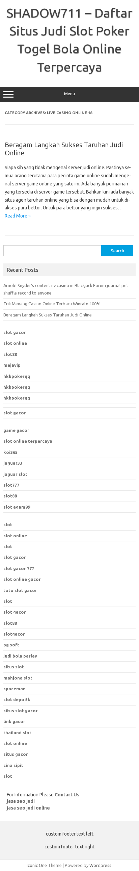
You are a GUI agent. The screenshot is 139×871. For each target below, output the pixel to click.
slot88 (10, 354)
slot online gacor (22, 579)
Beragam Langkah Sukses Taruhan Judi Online (47, 314)
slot (7, 524)
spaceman (14, 688)
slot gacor (14, 332)
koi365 (10, 452)
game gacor (16, 430)
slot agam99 (16, 507)
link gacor (14, 721)
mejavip (12, 365)
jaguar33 (12, 463)
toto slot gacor (20, 590)
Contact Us (67, 794)
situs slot (13, 666)
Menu (69, 93)
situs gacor (15, 754)
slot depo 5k (16, 699)
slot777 (11, 485)
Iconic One (37, 865)
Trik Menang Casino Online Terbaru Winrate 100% (52, 303)
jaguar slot (15, 474)
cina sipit (13, 765)
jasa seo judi (21, 801)
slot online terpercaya (27, 441)
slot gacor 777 (18, 568)
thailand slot (17, 732)
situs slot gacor (20, 710)
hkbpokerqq (16, 376)
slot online (15, 343)
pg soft (11, 644)
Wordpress (100, 865)
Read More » (18, 216)
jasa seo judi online (28, 808)
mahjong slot (17, 677)
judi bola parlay (20, 656)
